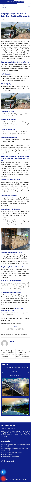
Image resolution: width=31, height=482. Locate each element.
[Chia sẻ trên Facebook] (11, 329)
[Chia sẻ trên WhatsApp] (8, 329)
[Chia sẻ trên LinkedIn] (22, 329)
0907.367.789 (8, 324)
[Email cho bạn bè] (17, 329)
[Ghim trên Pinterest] (19, 329)
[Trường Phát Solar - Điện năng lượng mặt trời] (13, 6)
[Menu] (29, 6)
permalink (3, 336)
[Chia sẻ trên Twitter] (14, 329)
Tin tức (2, 11)
